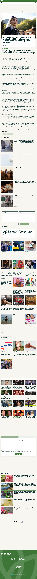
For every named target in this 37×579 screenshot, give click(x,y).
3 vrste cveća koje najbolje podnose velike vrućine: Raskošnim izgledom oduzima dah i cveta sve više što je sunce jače (25, 492)
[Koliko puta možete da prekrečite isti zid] (7, 160)
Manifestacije (21, 562)
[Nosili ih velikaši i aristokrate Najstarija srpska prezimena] (7, 173)
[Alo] (2, 0)
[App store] (22, 575)
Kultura (20, 558)
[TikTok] (33, 554)
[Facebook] (31, 554)
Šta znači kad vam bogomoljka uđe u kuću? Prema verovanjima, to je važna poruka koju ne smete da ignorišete (24, 508)
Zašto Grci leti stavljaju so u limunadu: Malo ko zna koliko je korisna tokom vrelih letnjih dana (25, 500)
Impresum (18, 568)
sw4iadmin (6, 48)
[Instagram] (35, 554)
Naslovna (13, 558)
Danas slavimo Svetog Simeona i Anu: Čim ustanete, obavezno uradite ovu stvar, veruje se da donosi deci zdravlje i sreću (10, 233)
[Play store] (15, 575)
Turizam (12, 562)
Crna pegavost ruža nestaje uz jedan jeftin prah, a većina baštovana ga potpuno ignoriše (24, 476)
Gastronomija (22, 559)
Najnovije (13, 559)
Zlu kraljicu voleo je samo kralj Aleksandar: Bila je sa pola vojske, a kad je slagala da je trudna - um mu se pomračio (26, 233)
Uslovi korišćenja (18, 566)
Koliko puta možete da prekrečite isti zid (22, 154)
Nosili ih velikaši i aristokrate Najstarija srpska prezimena (24, 168)
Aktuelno (13, 560)
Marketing (18, 567)
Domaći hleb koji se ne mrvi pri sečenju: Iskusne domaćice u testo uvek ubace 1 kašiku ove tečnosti (25, 182)
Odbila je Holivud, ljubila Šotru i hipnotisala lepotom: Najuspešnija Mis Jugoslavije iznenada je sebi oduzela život (19, 446)
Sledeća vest (21, 230)
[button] (31, 48)
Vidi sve (18, 454)
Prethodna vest (6, 230)
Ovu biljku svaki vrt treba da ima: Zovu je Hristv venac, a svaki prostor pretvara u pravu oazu (16, 451)
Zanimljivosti (21, 560)
